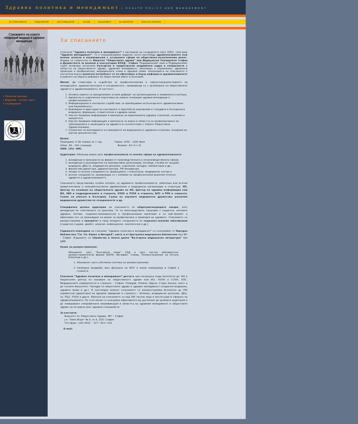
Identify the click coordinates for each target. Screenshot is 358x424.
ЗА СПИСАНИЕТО (18, 22)
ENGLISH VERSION (151, 22)
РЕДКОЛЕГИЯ (42, 22)
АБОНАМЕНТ (104, 22)
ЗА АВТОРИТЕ (126, 22)
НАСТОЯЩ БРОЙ (65, 22)
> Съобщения (12, 103)
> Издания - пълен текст (19, 100)
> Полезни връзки (15, 96)
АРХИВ (86, 22)
